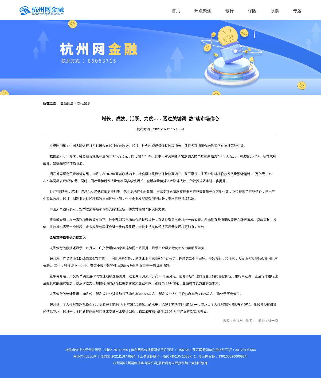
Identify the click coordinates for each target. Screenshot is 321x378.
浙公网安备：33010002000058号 (223, 356)
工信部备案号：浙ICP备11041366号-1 (168, 356)
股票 (274, 10)
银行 (229, 10)
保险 (252, 10)
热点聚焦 (202, 10)
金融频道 (67, 103)
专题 (297, 10)
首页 (176, 10)
